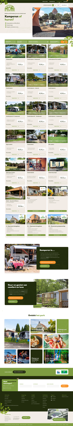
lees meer (7, 346)
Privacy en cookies (59, 424)
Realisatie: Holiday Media (23, 424)
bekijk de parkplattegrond (58, 419)
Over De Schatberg (8, 401)
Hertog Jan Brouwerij (25, 400)
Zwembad (44, 398)
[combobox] (22, 42)
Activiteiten (45, 405)
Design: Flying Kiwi (29, 424)
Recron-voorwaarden (8, 400)
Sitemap (67, 424)
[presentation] (6, 51)
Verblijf (33, 395)
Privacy (6, 403)
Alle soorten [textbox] (19, 42)
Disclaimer (64, 424)
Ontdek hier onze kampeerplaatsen (47, 262)
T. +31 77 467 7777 (16, 416)
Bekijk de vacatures (65, 396)
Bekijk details (14, 70)
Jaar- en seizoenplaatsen (36, 403)
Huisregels (6, 398)
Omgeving (24, 395)
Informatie (7, 395)
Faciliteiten (45, 395)
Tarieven (33, 400)
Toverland (23, 398)
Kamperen (33, 396)
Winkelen (23, 396)
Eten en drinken (45, 396)
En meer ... (23, 401)
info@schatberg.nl (16, 418)
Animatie (44, 401)
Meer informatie (36, 210)
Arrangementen (34, 401)
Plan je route (25, 417)
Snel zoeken (7, 396)
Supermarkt (45, 400)
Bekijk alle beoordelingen (18, 371)
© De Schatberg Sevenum (12, 424)
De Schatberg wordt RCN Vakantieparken (11, 405)
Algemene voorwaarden (53, 424)
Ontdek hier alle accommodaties (14, 297)
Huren (33, 398)
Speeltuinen (45, 403)
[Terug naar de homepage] (10, 8)
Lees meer (33, 331)
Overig (44, 407)
